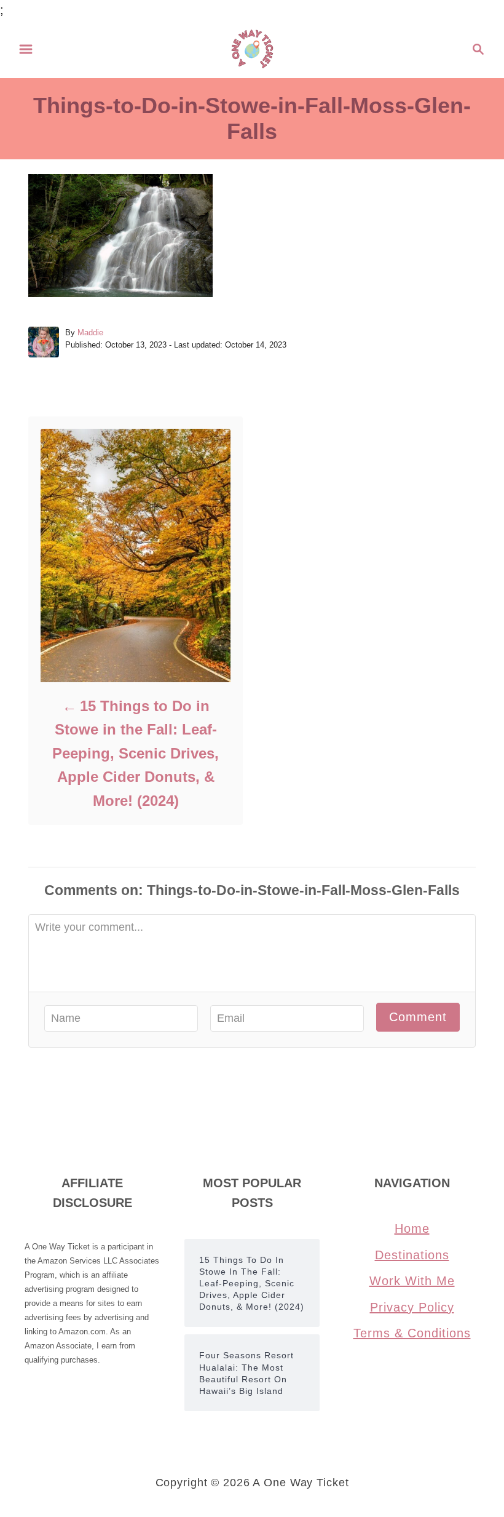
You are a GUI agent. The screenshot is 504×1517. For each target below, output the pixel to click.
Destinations (412, 1255)
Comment (418, 1017)
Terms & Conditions (412, 1333)
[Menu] (26, 49)
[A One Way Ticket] (252, 48)
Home (412, 1228)
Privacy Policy (412, 1307)
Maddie (90, 332)
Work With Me (412, 1281)
